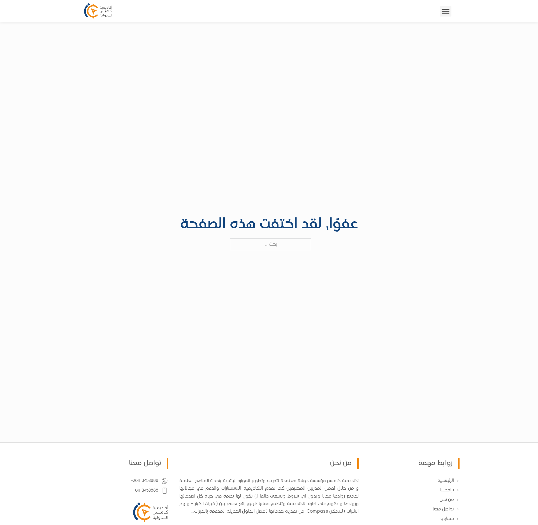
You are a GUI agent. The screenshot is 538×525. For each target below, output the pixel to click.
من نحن (447, 500)
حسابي (447, 519)
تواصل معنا (443, 509)
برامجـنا (447, 490)
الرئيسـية (445, 480)
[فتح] (445, 11)
